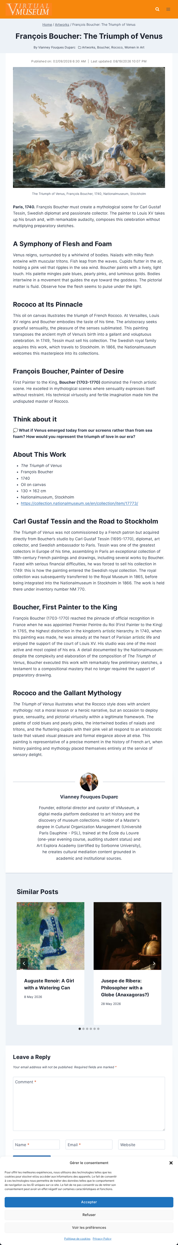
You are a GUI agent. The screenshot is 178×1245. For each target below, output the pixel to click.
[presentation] (50, 936)
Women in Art (134, 47)
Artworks (88, 47)
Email (74, 1144)
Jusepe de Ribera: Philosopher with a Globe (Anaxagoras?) (125, 987)
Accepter (89, 1202)
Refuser (89, 1215)
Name (22, 1144)
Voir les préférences (89, 1227)
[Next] (154, 963)
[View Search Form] (157, 9)
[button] (171, 1163)
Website (127, 1144)
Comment (25, 1082)
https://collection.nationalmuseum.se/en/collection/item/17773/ (79, 503)
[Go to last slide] (24, 963)
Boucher (103, 47)
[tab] (80, 1029)
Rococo (117, 47)
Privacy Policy (102, 1238)
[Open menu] (168, 9)
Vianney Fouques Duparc (89, 797)
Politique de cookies (77, 1238)
